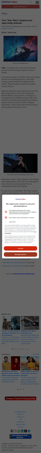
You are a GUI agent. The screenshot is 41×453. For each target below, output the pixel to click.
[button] (21, 221)
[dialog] (20, 226)
